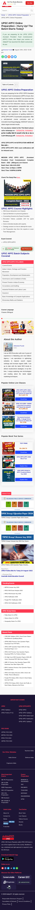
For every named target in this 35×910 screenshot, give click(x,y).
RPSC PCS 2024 (6, 738)
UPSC (22, 799)
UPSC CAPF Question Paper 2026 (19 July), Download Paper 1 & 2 (17, 648)
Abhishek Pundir (7, 50)
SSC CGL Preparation (4, 794)
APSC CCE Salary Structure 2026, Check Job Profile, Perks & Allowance (17, 673)
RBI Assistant (5, 798)
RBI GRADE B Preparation (5, 801)
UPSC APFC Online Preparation (18, 15)
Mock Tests (22, 813)
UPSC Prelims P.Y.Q (7, 712)
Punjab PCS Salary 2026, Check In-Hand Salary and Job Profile (18, 679)
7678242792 (20, 130)
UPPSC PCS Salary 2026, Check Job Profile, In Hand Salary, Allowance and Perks (18, 684)
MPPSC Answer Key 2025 (12, 587)
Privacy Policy (6, 904)
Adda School (12, 757)
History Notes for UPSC (11, 618)
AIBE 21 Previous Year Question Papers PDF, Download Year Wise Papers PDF (17, 663)
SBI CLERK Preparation (4, 783)
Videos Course (23, 819)
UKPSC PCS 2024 (6, 741)
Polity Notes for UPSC (11, 615)
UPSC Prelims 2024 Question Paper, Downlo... (15, 565)
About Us (6, 813)
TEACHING (24, 790)
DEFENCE (24, 793)
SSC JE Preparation (7, 790)
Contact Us (6, 816)
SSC (22, 784)
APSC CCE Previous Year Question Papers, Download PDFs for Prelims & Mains (17, 653)
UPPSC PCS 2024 (6, 732)
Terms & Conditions (24, 901)
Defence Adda (29, 757)
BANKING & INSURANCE (25, 780)
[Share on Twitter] (15, 56)
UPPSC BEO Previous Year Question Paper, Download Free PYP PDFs (17, 642)
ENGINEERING (25, 796)
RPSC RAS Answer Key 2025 (13, 593)
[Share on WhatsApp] (2, 56)
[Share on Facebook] (12, 56)
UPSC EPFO (22, 710)
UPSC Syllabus (5, 710)
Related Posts (6, 493)
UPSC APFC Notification (26, 718)
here (18, 177)
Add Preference (26, 248)
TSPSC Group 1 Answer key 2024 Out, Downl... (15, 541)
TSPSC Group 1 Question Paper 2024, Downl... (15, 517)
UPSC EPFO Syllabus (25, 712)
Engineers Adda (11, 763)
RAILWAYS (24, 787)
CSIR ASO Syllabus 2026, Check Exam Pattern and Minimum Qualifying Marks (18, 637)
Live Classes (22, 816)
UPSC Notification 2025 (11, 596)
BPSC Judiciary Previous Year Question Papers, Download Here (18, 668)
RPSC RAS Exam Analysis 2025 (14, 590)
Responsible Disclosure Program (12, 898)
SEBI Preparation (6, 787)
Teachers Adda (29, 750)
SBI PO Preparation (7, 779)
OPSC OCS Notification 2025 (13, 603)
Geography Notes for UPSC (13, 621)
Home (3, 15)
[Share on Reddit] (9, 56)
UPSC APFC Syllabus (25, 721)
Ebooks (21, 822)
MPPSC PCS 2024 (6, 735)
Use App (29, 3)
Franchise (6, 826)
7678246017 (29, 130)
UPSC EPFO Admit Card (26, 715)
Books (21, 825)
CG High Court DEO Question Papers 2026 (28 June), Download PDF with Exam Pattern (18, 658)
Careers (8, 822)
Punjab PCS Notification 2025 (13, 600)
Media (5, 819)
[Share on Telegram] (5, 56)
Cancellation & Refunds (9, 901)
